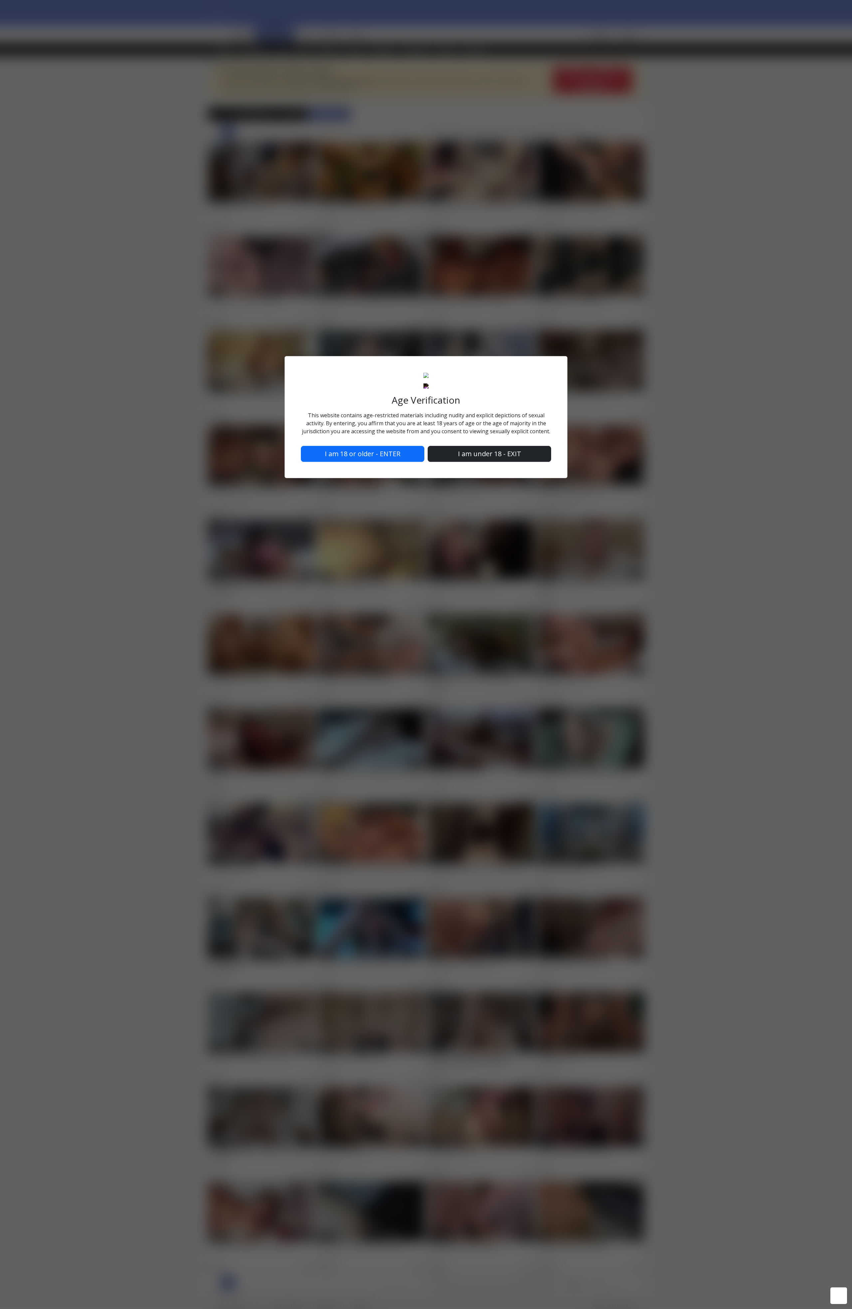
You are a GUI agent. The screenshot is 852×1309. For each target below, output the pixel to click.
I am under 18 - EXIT (489, 453)
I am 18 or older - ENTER (362, 453)
